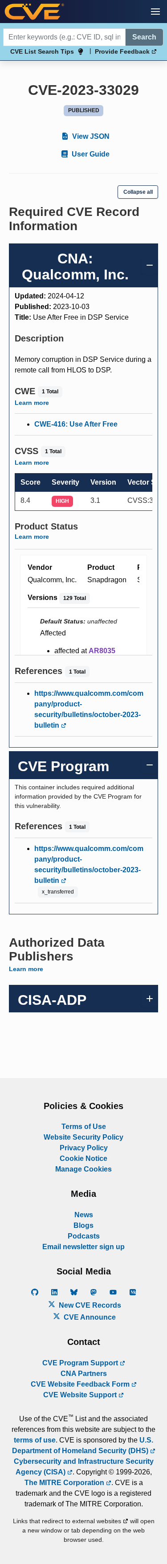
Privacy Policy (84, 1148)
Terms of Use (83, 1126)
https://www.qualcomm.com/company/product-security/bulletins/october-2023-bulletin (88, 709)
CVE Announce (89, 1317)
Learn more (32, 402)
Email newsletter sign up (83, 1246)
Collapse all (138, 192)
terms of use (35, 1440)
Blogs (83, 1225)
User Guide (90, 154)
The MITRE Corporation (65, 1482)
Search (144, 37)
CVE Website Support (80, 1395)
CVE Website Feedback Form (81, 1384)
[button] (155, 11)
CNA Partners (84, 1373)
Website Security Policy (83, 1137)
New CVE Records (89, 1305)
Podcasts (84, 1236)
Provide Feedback (123, 51)
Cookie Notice (83, 1158)
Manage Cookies (83, 1169)
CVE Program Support (81, 1363)
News (83, 1215)
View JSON (90, 136)
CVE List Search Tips (42, 51)
